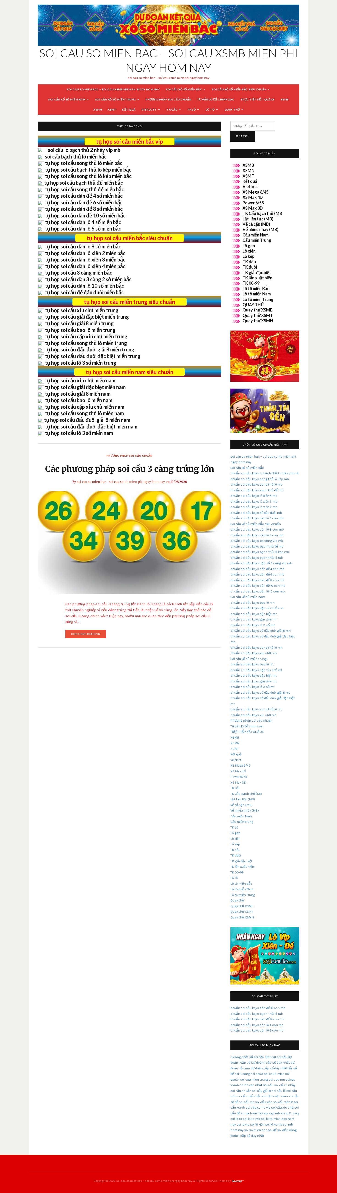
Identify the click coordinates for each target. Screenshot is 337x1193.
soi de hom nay (252, 1113)
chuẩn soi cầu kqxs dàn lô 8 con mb (257, 529)
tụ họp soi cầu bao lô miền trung (80, 330)
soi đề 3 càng (287, 1130)
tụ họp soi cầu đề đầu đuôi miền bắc (84, 292)
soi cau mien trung (254, 1080)
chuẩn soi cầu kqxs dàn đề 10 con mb (257, 586)
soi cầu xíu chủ (282, 1108)
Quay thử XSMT (258, 315)
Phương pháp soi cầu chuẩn (168, 99)
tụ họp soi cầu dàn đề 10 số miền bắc (85, 215)
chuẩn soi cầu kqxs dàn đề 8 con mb (257, 580)
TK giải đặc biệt (257, 272)
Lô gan (249, 245)
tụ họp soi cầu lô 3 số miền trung (80, 363)
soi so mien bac (255, 1130)
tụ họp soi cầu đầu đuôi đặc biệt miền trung (93, 356)
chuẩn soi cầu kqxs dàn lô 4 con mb (257, 518)
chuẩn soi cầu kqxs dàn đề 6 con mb (257, 574)
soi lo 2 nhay (290, 1113)
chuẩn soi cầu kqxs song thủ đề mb (256, 490)
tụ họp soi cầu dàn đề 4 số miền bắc (84, 196)
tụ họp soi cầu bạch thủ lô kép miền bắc (88, 170)
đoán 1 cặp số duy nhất (247, 1136)
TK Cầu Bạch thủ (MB (262, 213)
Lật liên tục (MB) (258, 218)
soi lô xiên (257, 1124)
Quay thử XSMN (258, 320)
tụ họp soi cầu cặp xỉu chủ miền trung (86, 336)
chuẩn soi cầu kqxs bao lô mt (252, 664)
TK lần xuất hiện (257, 277)
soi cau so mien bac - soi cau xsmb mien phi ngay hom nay (121, 482)
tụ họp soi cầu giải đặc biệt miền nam (85, 387)
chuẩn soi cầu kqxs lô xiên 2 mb (253, 507)
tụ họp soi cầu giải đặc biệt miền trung (87, 317)
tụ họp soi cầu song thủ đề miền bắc (84, 189)
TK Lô (191, 109)
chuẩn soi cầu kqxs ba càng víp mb (256, 541)
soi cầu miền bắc (248, 1096)
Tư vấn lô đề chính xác (216, 99)
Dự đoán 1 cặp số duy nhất (270, 1063)
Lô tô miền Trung (258, 299)
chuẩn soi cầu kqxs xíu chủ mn (253, 653)
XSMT (112, 109)
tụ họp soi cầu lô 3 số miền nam (79, 433)
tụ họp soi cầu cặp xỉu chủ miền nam (84, 407)
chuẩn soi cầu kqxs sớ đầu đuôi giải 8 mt (260, 693)
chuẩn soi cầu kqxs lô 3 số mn (252, 625)
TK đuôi (250, 267)
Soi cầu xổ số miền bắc (184, 89)
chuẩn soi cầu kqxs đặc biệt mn (253, 614)
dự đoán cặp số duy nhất (269, 1068)
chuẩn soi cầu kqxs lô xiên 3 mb (254, 501)
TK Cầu (171, 109)
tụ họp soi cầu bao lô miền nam (78, 400)
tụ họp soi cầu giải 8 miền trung (79, 323)
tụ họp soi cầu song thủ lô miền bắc (83, 163)
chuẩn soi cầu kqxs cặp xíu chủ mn (256, 608)
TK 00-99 (251, 283)
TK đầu (249, 261)
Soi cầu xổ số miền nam (66, 99)
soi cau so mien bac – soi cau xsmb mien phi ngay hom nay (113, 89)
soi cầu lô (279, 1091)
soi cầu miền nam (275, 1096)
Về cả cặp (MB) (256, 224)
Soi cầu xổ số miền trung (115, 99)
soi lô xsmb (273, 1124)
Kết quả (128, 109)
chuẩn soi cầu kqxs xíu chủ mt (253, 715)
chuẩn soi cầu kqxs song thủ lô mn (256, 648)
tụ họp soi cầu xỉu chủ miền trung (82, 310)
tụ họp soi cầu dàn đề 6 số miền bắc (84, 202)
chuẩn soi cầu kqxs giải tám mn (253, 619)
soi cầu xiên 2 (283, 1102)
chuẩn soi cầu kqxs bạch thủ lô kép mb (259, 552)
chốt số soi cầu (252, 1057)
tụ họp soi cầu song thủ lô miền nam (84, 413)
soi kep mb (272, 1113)
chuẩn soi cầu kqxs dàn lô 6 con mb (257, 535)
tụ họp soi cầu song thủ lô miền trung (86, 343)
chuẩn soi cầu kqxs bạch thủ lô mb (256, 558)
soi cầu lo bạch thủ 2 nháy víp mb (84, 150)
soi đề (272, 1130)
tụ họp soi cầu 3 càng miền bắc (78, 273)
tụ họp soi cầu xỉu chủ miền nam (80, 380)
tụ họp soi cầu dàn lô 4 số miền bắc (83, 222)
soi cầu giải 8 (261, 1091)
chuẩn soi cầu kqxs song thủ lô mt (256, 709)
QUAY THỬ (253, 304)
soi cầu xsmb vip (258, 1108)
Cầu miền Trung (257, 240)
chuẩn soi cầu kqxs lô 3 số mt (252, 687)
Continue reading (88, 635)
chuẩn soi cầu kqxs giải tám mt (253, 681)
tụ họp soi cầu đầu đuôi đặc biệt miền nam (91, 426)
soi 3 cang (242, 1074)
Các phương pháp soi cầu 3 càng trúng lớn (129, 469)
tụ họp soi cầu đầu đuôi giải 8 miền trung (89, 349)
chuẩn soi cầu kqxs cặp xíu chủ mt (256, 670)
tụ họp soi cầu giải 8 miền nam (77, 394)
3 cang (235, 1057)
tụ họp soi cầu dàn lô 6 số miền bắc (83, 228)
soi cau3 (257, 1074)
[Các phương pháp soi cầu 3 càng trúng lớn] (129, 542)
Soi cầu (268, 1085)
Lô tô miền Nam (257, 293)
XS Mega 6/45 (255, 192)
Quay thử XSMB (258, 309)
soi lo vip (243, 1124)
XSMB (285, 99)
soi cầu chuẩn (240, 1091)
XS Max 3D (253, 208)
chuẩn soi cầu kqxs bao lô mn (252, 603)
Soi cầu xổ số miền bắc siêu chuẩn (239, 89)
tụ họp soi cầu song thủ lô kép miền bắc (88, 176)
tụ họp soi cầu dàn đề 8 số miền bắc (84, 209)
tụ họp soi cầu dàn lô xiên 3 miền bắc (85, 259)
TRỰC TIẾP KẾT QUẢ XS (257, 99)
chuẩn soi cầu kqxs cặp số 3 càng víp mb (261, 563)
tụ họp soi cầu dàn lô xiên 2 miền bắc (85, 253)
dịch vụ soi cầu (276, 1057)
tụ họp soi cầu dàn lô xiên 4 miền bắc (85, 266)
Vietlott (149, 109)
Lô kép (248, 256)
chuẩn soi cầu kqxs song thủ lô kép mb (259, 479)
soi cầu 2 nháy (285, 1085)
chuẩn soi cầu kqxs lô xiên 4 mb (253, 496)
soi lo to (236, 1119)
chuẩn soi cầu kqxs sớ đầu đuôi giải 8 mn (260, 631)
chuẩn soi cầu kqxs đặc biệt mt (253, 676)
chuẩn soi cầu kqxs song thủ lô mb (256, 485)
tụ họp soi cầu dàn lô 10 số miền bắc (84, 286)
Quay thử (232, 109)
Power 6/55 (253, 202)
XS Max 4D (253, 197)
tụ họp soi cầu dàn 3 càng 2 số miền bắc (88, 279)
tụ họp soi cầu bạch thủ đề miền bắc (83, 183)
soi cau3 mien (274, 1074)
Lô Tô (210, 109)
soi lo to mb (251, 1119)
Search (243, 136)
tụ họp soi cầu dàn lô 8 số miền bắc (83, 246)
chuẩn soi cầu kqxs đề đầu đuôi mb (256, 513)
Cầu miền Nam (255, 234)
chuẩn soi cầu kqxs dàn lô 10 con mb (257, 591)
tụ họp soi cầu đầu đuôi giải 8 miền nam (87, 420)
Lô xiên (249, 250)
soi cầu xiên (263, 1102)
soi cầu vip (246, 1102)
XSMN (97, 109)
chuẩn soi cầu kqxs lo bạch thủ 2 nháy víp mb (264, 473)
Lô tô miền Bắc (256, 288)
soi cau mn (277, 1080)
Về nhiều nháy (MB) (260, 229)
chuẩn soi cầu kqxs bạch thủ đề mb (257, 546)
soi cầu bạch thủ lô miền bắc (76, 156)
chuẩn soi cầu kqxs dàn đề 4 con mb (257, 569)
